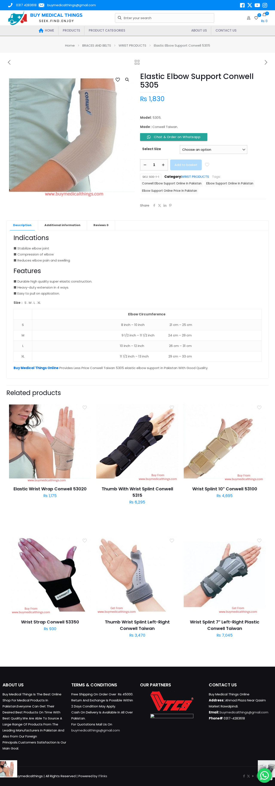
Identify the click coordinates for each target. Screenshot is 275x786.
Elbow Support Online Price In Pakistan (169, 191)
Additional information (62, 225)
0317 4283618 (26, 5)
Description (22, 225)
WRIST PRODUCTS (132, 45)
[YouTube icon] (253, 776)
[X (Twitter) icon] (248, 776)
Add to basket (185, 165)
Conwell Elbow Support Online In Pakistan (172, 183)
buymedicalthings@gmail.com (71, 5)
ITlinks (102, 776)
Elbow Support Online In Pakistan (229, 183)
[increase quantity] (163, 164)
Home (70, 45)
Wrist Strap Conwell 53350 (50, 622)
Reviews (100, 225)
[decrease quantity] (145, 164)
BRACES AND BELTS (96, 45)
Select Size (151, 149)
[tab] (22, 225)
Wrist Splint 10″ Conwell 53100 (224, 489)
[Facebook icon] (244, 776)
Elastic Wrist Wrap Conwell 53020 (50, 489)
